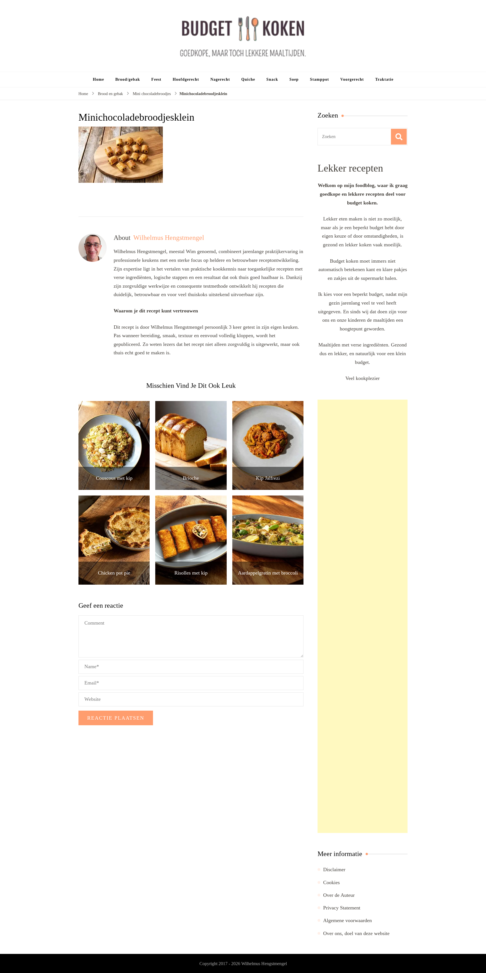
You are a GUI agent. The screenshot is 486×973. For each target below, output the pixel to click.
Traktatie (384, 79)
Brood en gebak (110, 94)
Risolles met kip (191, 573)
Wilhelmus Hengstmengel (264, 963)
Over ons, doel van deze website (356, 933)
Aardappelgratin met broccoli (268, 573)
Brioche (191, 478)
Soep (294, 79)
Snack (272, 79)
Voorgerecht (352, 79)
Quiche (248, 79)
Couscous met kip (114, 478)
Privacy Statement (341, 908)
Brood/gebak (127, 79)
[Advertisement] (363, 616)
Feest (156, 79)
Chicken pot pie (114, 573)
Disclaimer (334, 869)
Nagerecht (220, 79)
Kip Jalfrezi (268, 478)
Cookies (331, 882)
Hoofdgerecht (186, 79)
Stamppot (319, 79)
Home (98, 79)
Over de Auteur (339, 895)
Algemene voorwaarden (347, 920)
